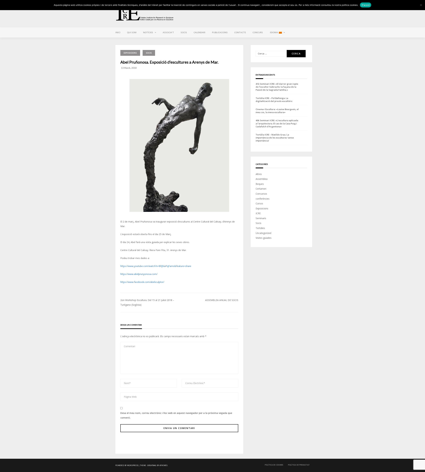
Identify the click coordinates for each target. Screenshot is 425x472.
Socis (184, 32)
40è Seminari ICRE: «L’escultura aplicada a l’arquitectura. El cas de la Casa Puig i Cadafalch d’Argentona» (277, 123)
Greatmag (152, 465)
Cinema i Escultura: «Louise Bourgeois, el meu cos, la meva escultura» (277, 111)
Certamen (261, 188)
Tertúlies (260, 228)
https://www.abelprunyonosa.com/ (138, 274)
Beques (260, 183)
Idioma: (274, 32)
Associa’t (168, 32)
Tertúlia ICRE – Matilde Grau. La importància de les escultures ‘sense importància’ (275, 137)
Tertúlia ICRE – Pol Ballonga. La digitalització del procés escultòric (274, 100)
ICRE (258, 213)
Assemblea (261, 178)
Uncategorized (263, 233)
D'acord (366, 5)
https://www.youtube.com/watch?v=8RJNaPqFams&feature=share (155, 266)
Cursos (259, 203)
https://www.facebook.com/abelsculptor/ (142, 282)
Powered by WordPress (126, 465)
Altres (259, 174)
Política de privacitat (299, 465)
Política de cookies (274, 465)
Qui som (131, 32)
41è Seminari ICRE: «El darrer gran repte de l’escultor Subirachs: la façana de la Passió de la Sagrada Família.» (277, 86)
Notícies (148, 32)
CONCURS (258, 32)
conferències (262, 198)
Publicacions (220, 32)
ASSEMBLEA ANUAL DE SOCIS (221, 300)
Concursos (261, 193)
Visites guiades (263, 237)
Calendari (199, 32)
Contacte (240, 32)
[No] (421, 5)
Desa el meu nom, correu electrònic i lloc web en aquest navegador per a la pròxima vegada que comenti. (176, 415)
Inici (117, 32)
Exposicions (130, 52)
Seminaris (261, 218)
